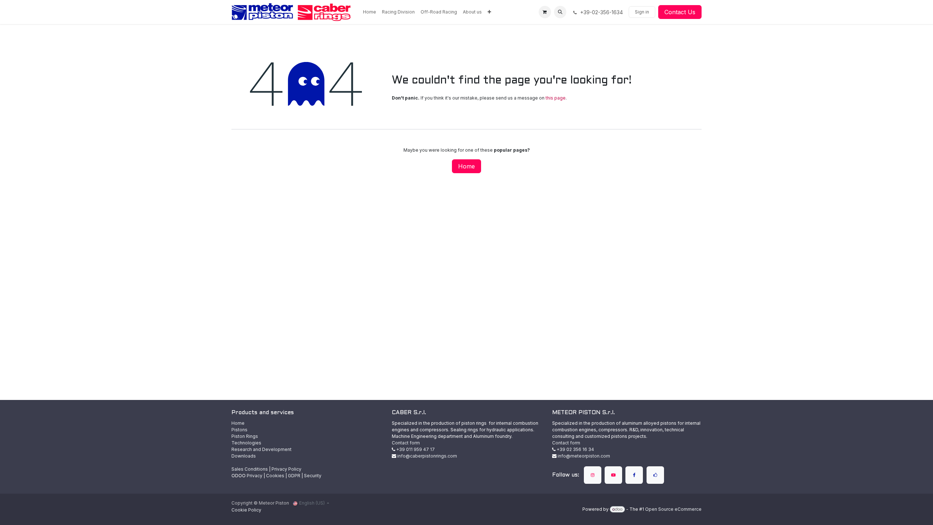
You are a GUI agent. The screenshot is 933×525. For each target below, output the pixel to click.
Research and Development (261, 449)
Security (312, 475)
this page (556, 98)
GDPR (294, 475)
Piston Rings (244, 436)
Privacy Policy (286, 469)
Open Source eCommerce (673, 509)
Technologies (246, 443)
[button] (560, 12)
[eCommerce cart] (545, 12)
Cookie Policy (246, 510)
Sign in (642, 12)
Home (466, 166)
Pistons (239, 429)
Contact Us (679, 12)
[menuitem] (369, 12)
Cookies (275, 475)
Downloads (243, 456)
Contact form (406, 443)
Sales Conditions (249, 469)
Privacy (254, 475)
